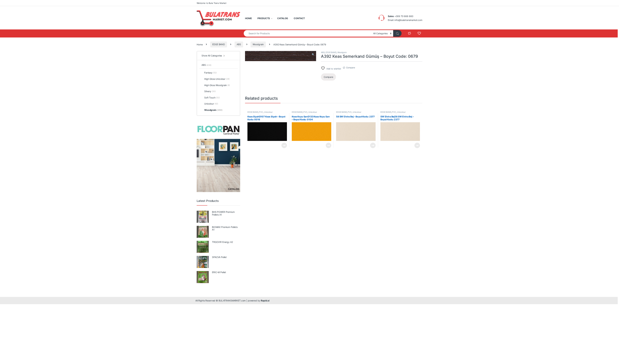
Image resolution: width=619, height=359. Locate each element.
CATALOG (282, 18)
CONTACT (299, 18)
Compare (350, 67)
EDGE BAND (218, 44)
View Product (283, 145)
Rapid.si (265, 300)
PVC (261, 112)
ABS (239, 44)
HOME (248, 18)
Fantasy (210, 72)
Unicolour (268, 112)
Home (200, 44)
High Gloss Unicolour (217, 79)
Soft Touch (212, 97)
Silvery (210, 91)
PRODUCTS (263, 18)
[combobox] (307, 33)
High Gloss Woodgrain (217, 85)
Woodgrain (258, 44)
